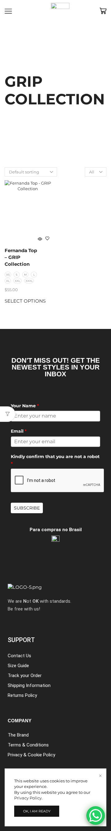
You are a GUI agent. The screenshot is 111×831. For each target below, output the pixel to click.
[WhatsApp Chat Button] (95, 815)
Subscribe (27, 508)
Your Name (25, 406)
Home (10, 69)
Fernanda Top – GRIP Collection (21, 257)
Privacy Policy (28, 797)
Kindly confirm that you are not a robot (55, 460)
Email (19, 431)
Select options (25, 301)
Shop (26, 69)
